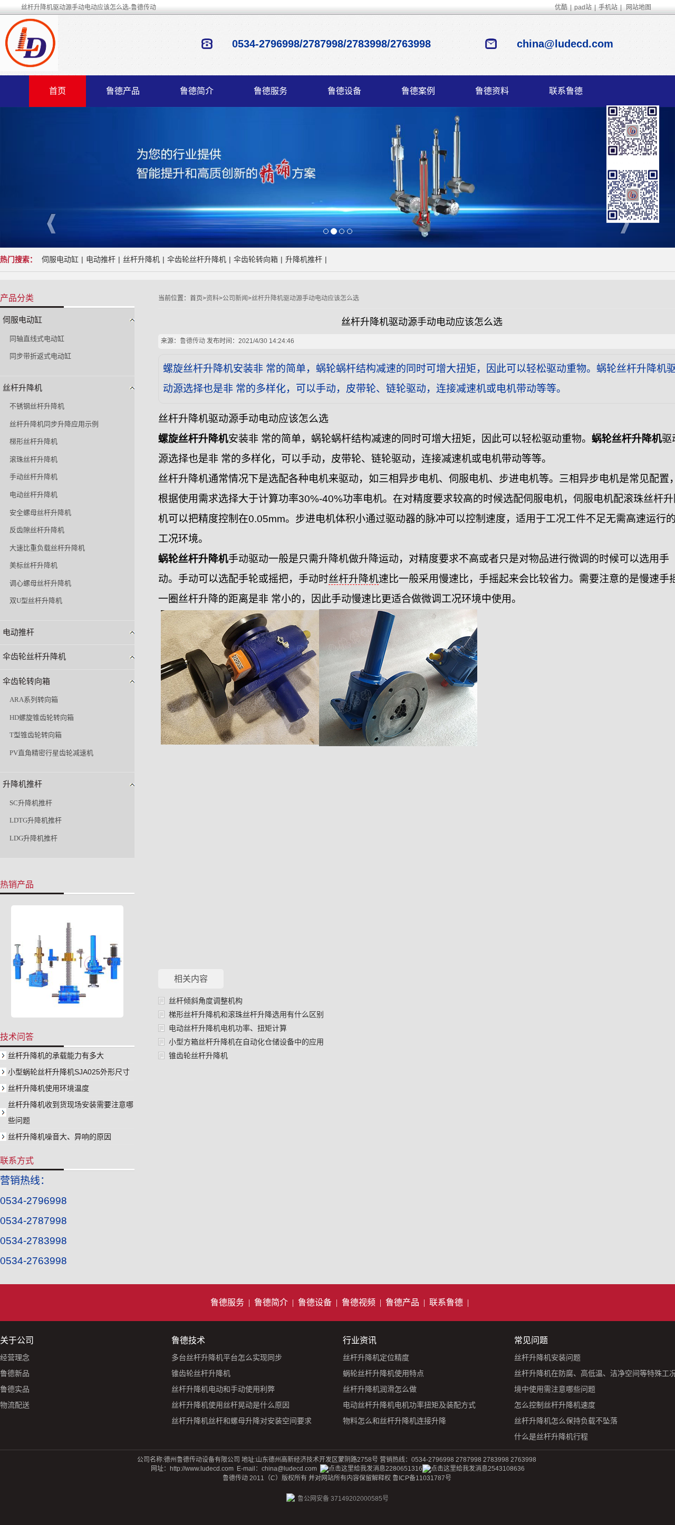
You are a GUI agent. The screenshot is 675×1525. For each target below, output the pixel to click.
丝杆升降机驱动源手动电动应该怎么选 (305, 298)
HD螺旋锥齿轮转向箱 (41, 717)
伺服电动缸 (60, 259)
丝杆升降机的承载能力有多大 (56, 1055)
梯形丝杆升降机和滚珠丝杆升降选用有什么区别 (246, 1014)
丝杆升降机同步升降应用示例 (54, 424)
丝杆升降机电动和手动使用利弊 (223, 1389)
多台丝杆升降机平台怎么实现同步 (226, 1357)
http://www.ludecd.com (202, 1468)
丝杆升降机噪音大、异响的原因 (59, 1136)
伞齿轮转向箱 (256, 259)
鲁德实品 (15, 1389)
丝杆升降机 (141, 259)
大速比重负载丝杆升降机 (47, 548)
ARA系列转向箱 (33, 699)
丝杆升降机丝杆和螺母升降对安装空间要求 (241, 1420)
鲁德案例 (418, 90)
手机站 (608, 7)
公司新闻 (235, 298)
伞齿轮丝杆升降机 (196, 259)
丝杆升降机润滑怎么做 (380, 1389)
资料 (212, 298)
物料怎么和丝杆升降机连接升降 (394, 1420)
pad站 (583, 7)
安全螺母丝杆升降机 (40, 512)
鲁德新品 (15, 1373)
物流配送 (15, 1405)
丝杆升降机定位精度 (376, 1357)
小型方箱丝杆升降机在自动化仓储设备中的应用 (246, 1042)
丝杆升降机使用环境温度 (48, 1088)
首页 (57, 90)
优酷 (561, 7)
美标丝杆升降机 (33, 565)
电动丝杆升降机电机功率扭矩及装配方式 (409, 1405)
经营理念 (15, 1357)
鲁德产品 (123, 90)
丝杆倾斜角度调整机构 (206, 1000)
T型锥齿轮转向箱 (35, 735)
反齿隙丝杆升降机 (36, 530)
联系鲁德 (566, 90)
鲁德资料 (492, 90)
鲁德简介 (197, 90)
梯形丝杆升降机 (33, 441)
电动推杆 (100, 259)
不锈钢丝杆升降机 (36, 406)
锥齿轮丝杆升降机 (198, 1055)
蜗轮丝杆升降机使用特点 (383, 1373)
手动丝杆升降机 (33, 477)
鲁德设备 (344, 90)
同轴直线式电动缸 (36, 339)
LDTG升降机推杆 (35, 820)
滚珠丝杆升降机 (33, 459)
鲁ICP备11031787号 (421, 1478)
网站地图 (638, 7)
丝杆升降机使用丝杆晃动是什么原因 (230, 1405)
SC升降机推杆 (30, 803)
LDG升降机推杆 (33, 838)
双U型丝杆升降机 (35, 600)
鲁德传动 (192, 341)
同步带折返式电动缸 (40, 356)
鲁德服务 (270, 90)
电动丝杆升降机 (33, 494)
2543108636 (506, 1468)
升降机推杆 (303, 259)
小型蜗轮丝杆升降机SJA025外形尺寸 (69, 1072)
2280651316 (403, 1468)
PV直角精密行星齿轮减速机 (51, 753)
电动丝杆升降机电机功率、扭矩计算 (228, 1028)
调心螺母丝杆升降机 (40, 583)
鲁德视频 (358, 1302)
